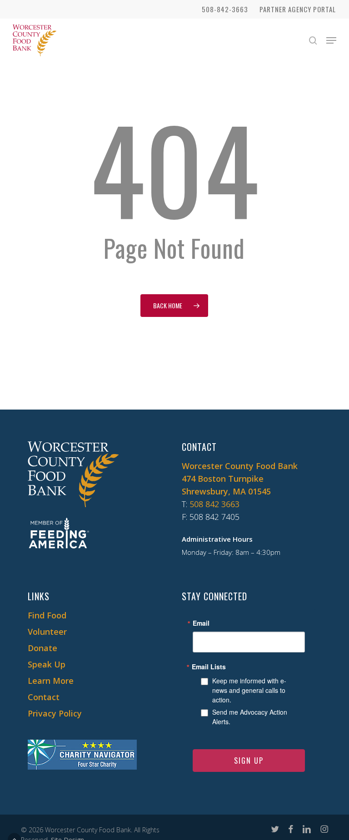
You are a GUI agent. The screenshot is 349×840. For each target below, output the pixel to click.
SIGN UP (249, 760)
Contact (44, 697)
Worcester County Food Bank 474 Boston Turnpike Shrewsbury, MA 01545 (240, 478)
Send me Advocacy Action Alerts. (249, 716)
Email (201, 623)
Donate (42, 647)
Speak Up (46, 664)
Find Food (47, 615)
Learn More (51, 680)
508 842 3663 (214, 504)
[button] (331, 40)
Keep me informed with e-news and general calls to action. (249, 690)
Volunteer (47, 631)
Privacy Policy (55, 713)
